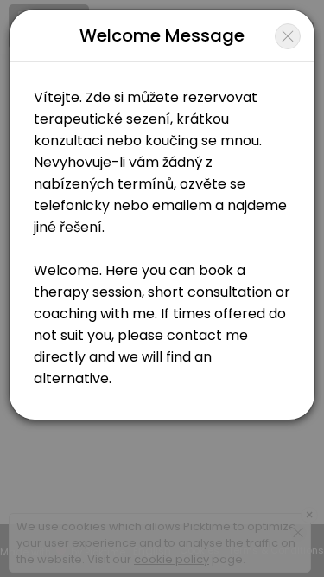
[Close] (288, 36)
